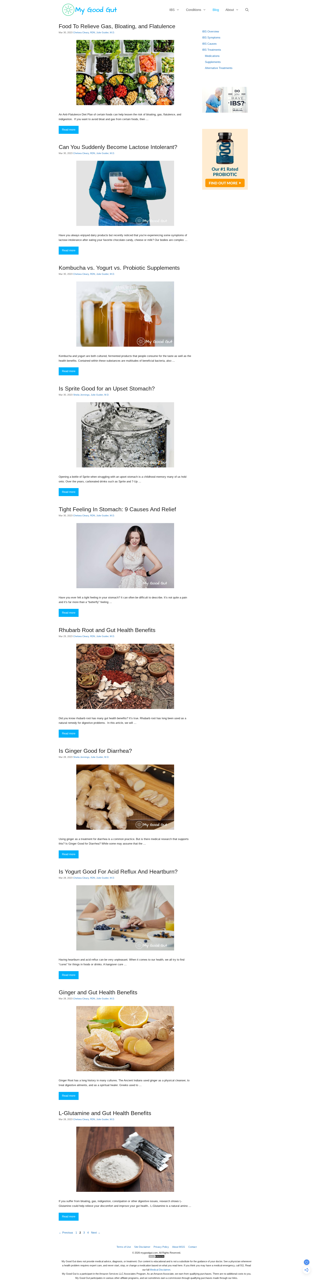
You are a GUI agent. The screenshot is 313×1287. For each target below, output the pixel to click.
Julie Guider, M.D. (105, 32)
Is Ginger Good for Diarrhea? (95, 751)
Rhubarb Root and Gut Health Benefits (107, 630)
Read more (68, 129)
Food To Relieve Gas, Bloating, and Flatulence (117, 26)
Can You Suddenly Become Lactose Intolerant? (118, 147)
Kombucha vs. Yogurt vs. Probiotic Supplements (119, 268)
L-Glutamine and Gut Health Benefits (105, 1113)
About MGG (178, 1246)
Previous (66, 1232)
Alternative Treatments (218, 68)
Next (95, 1232)
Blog (216, 10)
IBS (172, 10)
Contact (192, 1246)
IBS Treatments (211, 49)
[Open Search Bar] (247, 10)
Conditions (193, 10)
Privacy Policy (161, 1246)
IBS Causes (209, 43)
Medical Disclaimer (160, 1269)
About (229, 10)
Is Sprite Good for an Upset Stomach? (107, 388)
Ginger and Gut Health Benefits (98, 992)
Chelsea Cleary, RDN (84, 32)
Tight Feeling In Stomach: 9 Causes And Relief (117, 509)
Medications (212, 56)
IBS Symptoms (211, 37)
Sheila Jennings (81, 394)
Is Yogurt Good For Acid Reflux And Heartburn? (118, 871)
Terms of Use (124, 1246)
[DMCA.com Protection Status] (156, 1257)
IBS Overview (210, 31)
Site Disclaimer (142, 1246)
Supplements (213, 62)
